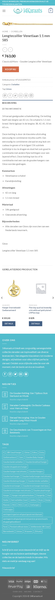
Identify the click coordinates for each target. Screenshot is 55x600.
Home (5, 31)
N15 (20, 505)
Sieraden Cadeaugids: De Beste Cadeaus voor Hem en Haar (30, 406)
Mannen (6, 505)
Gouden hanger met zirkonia (14, 471)
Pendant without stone (19, 526)
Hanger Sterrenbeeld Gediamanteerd (11, 308)
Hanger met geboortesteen (23, 495)
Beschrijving (9, 103)
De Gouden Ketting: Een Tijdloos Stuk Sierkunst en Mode (29, 394)
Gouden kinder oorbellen (38, 481)
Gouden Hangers (36, 471)
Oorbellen (16, 31)
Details (9, 323)
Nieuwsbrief (8, 567)
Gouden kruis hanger (11, 486)
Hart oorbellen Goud (19, 500)
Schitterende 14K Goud (40, 526)
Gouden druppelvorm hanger (15, 467)
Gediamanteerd (9, 457)
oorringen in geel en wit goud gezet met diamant (22, 514)
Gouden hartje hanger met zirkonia (36, 476)
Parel (5, 526)
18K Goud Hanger (14, 452)
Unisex (9, 89)
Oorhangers (35, 505)
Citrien (27, 452)
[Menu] (4, 10)
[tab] (27, 103)
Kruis (41, 500)
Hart (49, 495)
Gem (21, 457)
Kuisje (47, 500)
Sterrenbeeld (8, 531)
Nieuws (27, 591)
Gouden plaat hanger (42, 490)
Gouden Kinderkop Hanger (14, 481)
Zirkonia (38, 531)
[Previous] (2, 303)
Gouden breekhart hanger (36, 462)
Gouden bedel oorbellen (13, 462)
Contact (37, 591)
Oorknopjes (8, 509)
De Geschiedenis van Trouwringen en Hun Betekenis (30, 431)
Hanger (6, 495)
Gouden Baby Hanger (35, 457)
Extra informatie (11, 109)
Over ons (17, 591)
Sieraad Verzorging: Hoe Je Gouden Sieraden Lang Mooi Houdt (27, 419)
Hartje (5, 500)
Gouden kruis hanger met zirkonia (17, 490)
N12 (14, 505)
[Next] (52, 303)
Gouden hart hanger (11, 476)
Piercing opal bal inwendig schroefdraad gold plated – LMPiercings (41, 310)
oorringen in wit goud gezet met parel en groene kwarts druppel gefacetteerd (25, 520)
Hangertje (41, 495)
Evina (42, 452)
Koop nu (10, 69)
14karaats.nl (8, 348)
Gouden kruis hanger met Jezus (36, 486)
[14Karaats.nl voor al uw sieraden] (27, 11)
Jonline (33, 500)
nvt (25, 505)
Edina (34, 452)
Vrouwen (28, 531)
